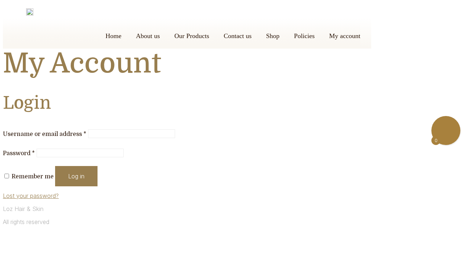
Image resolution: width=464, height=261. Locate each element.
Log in (76, 176)
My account (344, 36)
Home (113, 36)
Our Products (191, 36)
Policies (304, 36)
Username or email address (44, 134)
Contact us (238, 36)
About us (148, 36)
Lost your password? (31, 195)
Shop (272, 36)
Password (19, 153)
